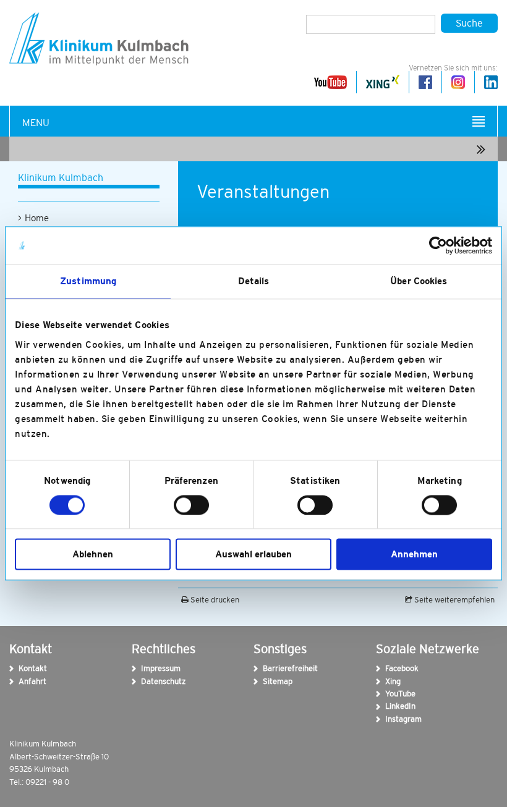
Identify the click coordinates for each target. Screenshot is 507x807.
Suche (469, 22)
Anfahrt (23, 681)
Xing (389, 681)
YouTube (389, 693)
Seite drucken (214, 599)
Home (37, 218)
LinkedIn (389, 706)
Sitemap (267, 681)
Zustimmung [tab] (88, 281)
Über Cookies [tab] (418, 281)
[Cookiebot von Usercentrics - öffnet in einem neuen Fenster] (438, 245)
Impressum (145, 668)
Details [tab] (254, 281)
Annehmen (414, 554)
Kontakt (23, 668)
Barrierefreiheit (267, 668)
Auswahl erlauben (253, 554)
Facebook (389, 668)
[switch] (191, 505)
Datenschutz (145, 681)
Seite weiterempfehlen (453, 599)
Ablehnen (92, 554)
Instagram (389, 719)
